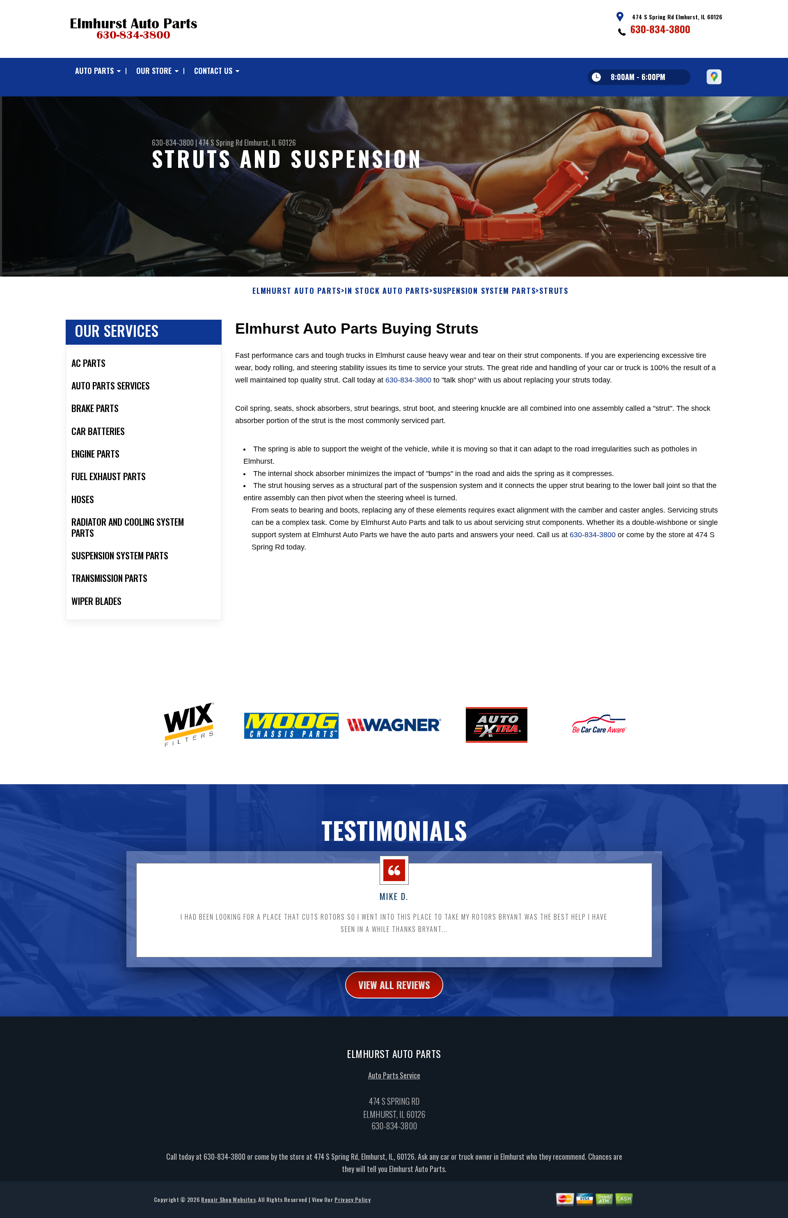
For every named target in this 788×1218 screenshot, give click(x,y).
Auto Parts (94, 70)
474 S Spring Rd (221, 142)
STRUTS (553, 290)
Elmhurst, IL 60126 (270, 142)
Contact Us (213, 70)
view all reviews (394, 984)
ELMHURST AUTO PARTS (296, 290)
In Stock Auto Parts (387, 290)
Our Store (154, 70)
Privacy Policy (352, 1199)
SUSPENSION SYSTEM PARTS (484, 290)
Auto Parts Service (394, 1075)
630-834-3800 (660, 28)
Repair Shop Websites (228, 1199)
